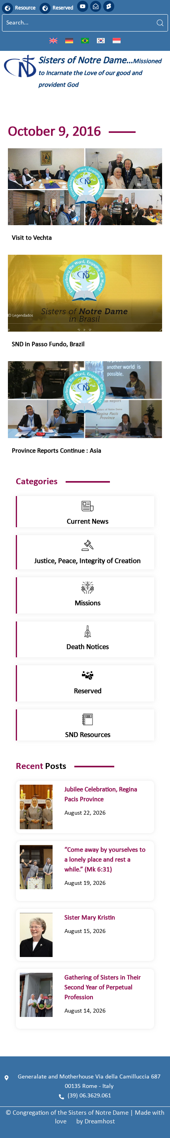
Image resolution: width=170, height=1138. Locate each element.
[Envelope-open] (95, 6)
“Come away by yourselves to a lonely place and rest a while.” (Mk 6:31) (104, 860)
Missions (87, 603)
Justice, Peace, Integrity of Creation (87, 561)
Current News (87, 522)
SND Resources (87, 735)
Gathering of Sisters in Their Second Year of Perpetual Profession (102, 987)
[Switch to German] (69, 40)
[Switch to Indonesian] (117, 40)
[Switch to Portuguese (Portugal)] (85, 40)
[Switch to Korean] (101, 40)
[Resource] (7, 8)
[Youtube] (82, 6)
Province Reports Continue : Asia (56, 451)
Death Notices (87, 647)
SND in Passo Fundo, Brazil (48, 344)
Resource (25, 8)
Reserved (63, 8)
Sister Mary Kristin (89, 917)
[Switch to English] (53, 40)
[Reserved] (45, 8)
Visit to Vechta (32, 238)
